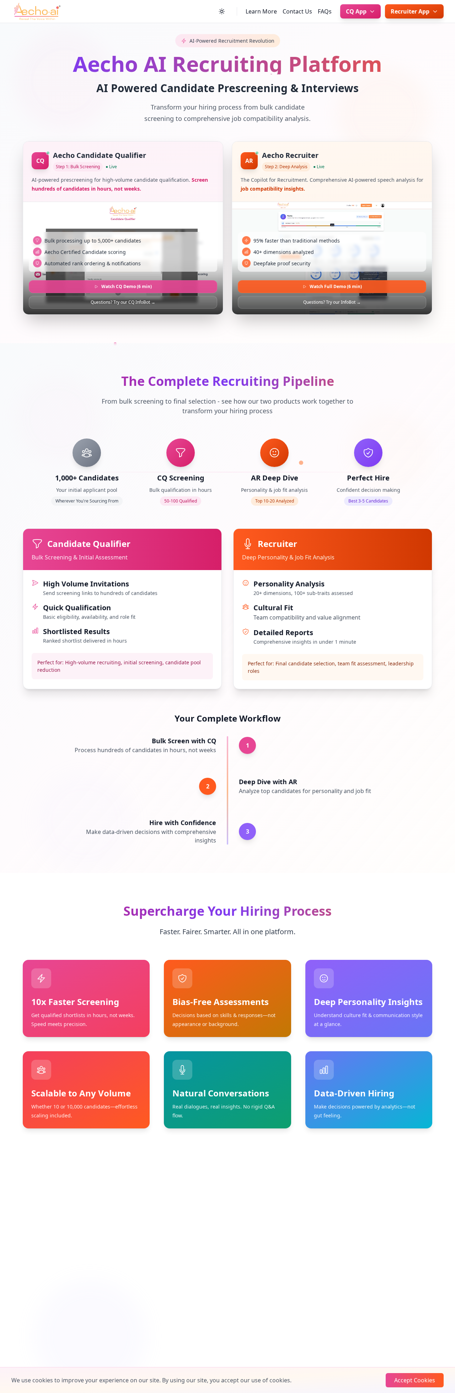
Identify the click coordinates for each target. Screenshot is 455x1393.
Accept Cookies (414, 1380)
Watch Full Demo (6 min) (336, 286)
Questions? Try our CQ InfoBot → (123, 302)
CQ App (356, 11)
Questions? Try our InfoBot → (332, 302)
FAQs (325, 11)
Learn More (261, 11)
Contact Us (297, 11)
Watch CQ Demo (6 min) (126, 286)
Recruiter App (410, 11)
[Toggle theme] (221, 11)
